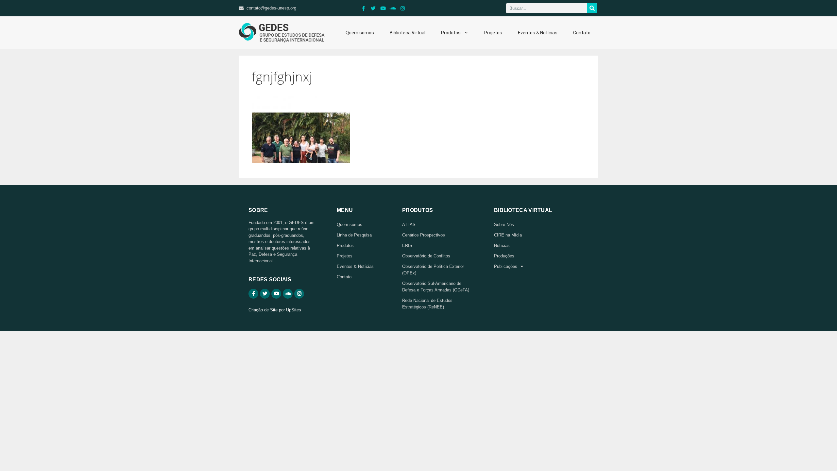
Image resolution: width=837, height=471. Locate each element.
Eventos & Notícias (537, 32)
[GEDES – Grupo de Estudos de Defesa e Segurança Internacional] (281, 33)
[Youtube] (383, 8)
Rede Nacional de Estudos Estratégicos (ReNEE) (427, 303)
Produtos (451, 32)
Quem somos (360, 32)
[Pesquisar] (592, 8)
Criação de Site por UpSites (274, 309)
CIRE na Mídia (508, 235)
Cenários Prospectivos (423, 235)
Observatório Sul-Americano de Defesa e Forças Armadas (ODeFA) (435, 286)
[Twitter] (373, 8)
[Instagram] (403, 8)
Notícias (502, 245)
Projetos (493, 32)
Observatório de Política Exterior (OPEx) (433, 269)
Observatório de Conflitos (426, 255)
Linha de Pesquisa (354, 235)
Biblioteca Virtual (407, 32)
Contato (581, 32)
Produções (504, 255)
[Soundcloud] (393, 8)
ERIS (407, 245)
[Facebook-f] (363, 8)
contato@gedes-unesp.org (271, 8)
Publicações (505, 266)
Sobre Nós (504, 224)
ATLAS (409, 224)
